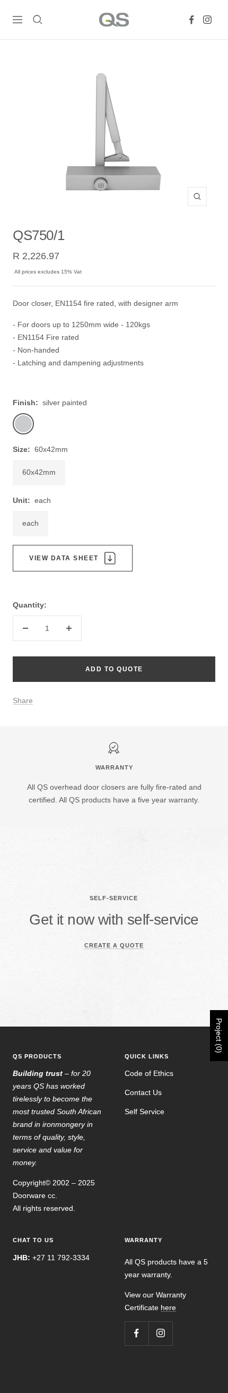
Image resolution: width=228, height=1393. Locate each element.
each (30, 523)
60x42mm (39, 472)
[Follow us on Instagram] (207, 20)
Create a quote (114, 945)
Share (23, 700)
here (168, 1307)
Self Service (144, 1111)
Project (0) (219, 1035)
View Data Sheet (64, 558)
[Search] (37, 19)
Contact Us (143, 1092)
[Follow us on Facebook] (191, 20)
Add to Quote (114, 669)
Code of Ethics (149, 1073)
